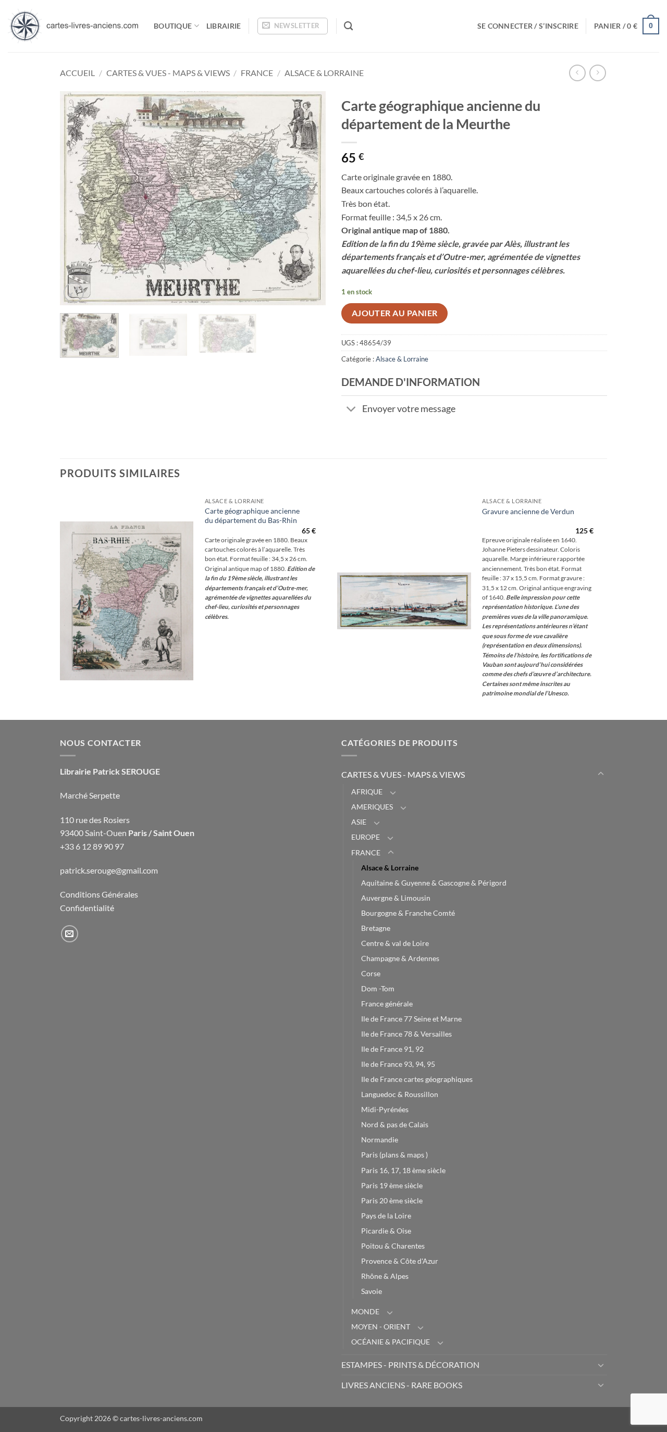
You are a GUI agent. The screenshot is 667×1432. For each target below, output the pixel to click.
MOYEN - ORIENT (380, 1326)
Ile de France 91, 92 (392, 1048)
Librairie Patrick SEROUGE (110, 771)
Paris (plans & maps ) (394, 1154)
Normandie (379, 1139)
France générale (387, 1003)
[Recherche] (348, 26)
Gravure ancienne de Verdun (528, 511)
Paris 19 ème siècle (392, 1185)
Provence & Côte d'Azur (399, 1260)
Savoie (371, 1291)
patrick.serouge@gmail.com (109, 870)
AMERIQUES (372, 806)
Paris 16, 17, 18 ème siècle (403, 1170)
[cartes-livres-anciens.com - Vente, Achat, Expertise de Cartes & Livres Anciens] (73, 26)
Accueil (77, 73)
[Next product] (577, 73)
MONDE (365, 1311)
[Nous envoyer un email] (69, 933)
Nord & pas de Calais (394, 1124)
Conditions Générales (99, 894)
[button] (292, 26)
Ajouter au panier (395, 313)
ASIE (358, 821)
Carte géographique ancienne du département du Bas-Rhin (252, 515)
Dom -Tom (377, 988)
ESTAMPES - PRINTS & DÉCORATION (410, 1364)
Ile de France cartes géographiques (417, 1079)
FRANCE (257, 73)
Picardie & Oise (386, 1230)
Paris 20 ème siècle (392, 1200)
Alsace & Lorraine (324, 73)
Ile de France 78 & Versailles (406, 1033)
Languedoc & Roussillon (399, 1094)
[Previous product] (597, 73)
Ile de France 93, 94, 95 (398, 1064)
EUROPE (365, 836)
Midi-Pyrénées (385, 1109)
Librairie (223, 25)
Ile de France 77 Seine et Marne (411, 1018)
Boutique (173, 25)
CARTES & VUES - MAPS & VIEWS (168, 73)
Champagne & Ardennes (400, 958)
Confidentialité (87, 908)
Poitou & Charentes (393, 1245)
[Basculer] (351, 410)
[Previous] (78, 198)
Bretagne (375, 928)
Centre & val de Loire (395, 943)
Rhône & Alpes (385, 1276)
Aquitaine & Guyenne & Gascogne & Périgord (434, 882)
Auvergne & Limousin (395, 897)
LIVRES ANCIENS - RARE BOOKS (401, 1385)
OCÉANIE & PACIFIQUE (390, 1341)
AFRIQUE (366, 791)
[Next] (307, 198)
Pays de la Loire (386, 1215)
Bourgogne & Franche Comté (408, 912)
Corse (370, 973)
